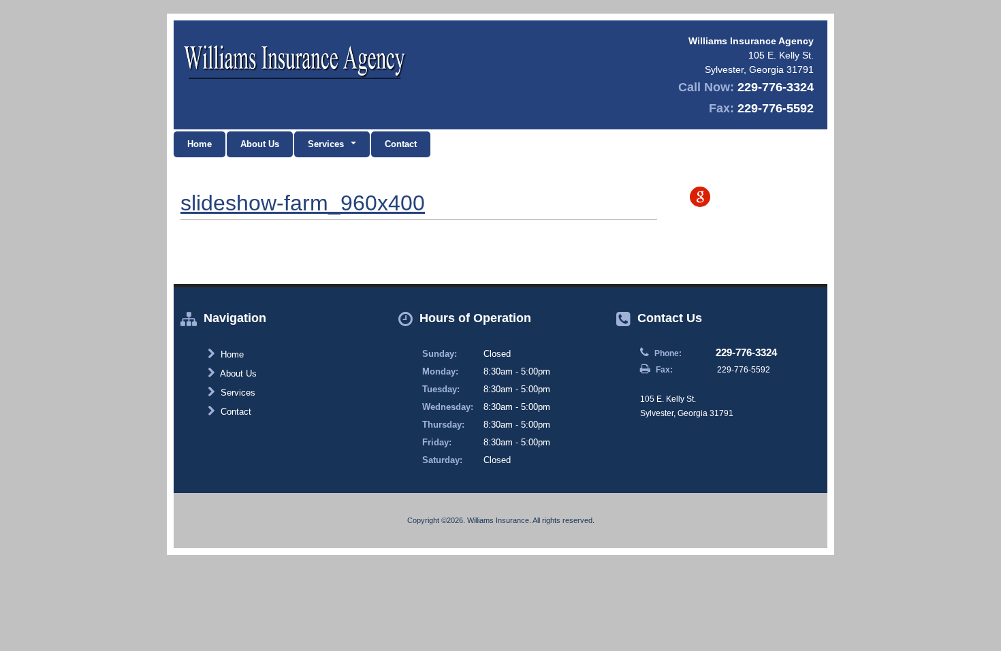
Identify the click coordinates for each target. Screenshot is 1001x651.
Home (199, 144)
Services (236, 392)
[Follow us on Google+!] (700, 197)
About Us (259, 144)
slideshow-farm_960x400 (302, 203)
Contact (401, 144)
